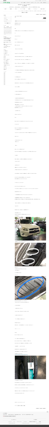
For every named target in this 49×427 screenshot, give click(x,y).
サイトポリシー (25, 421)
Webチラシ (32, 2)
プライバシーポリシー (19, 421)
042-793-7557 (5, 414)
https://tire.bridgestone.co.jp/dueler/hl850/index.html (21, 354)
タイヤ (35, 2)
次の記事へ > (44, 14)
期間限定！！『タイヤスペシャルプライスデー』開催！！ (8, 44)
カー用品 (41, 2)
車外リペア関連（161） (6, 62)
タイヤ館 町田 (24, 5)
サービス (38, 2)
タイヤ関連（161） (6, 50)
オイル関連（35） (5, 53)
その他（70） (5, 66)
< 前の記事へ (37, 14)
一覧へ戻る (41, 14)
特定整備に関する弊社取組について (33, 421)
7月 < (4, 26)
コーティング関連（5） (6, 60)
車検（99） (5, 57)
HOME (21, 2)
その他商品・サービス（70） (7, 65)
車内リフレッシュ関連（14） (7, 59)
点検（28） (5, 56)
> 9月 (10, 26)
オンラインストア (43, 0)
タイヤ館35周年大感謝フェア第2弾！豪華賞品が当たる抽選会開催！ (7, 38)
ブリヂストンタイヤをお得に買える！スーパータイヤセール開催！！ (7, 40)
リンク (14, 421)
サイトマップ (10, 421)
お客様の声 (44, 2)
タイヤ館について (28, 2)
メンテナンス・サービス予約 (38, 0)
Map (32, 414)
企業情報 (40, 421)
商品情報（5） (5, 69)
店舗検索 (24, 2)
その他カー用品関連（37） (6, 63)
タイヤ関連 (18, 405)
